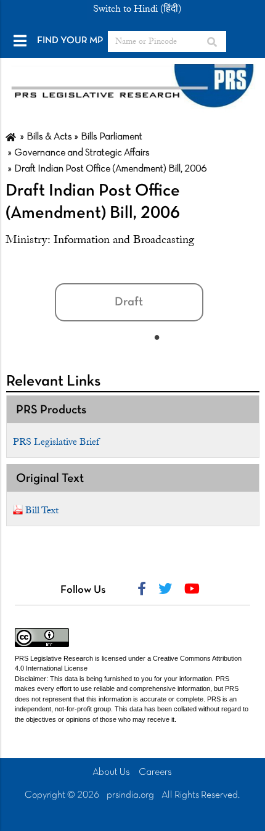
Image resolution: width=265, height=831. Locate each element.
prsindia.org (130, 795)
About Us (111, 772)
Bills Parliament (111, 137)
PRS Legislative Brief (56, 442)
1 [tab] (157, 337)
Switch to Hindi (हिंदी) (137, 8)
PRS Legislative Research (54, 658)
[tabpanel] (145, 294)
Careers (155, 772)
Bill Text (42, 510)
